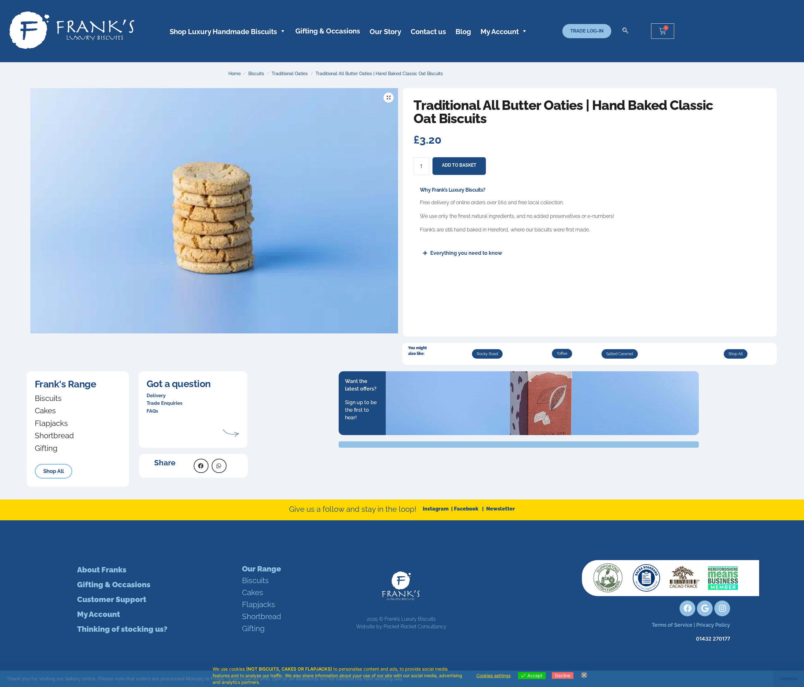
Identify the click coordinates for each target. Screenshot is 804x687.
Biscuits (256, 73)
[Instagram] (722, 608)
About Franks (101, 569)
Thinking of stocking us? (122, 629)
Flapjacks (51, 423)
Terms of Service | (674, 625)
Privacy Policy (713, 625)
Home (234, 73)
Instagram (436, 509)
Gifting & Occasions (327, 31)
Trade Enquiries (164, 403)
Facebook (468, 509)
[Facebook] (687, 608)
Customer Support (111, 599)
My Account (98, 614)
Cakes (45, 410)
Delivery (156, 395)
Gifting (46, 448)
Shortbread (54, 435)
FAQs (152, 411)
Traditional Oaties (290, 73)
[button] (625, 31)
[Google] (705, 608)
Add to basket (459, 165)
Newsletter (500, 509)
